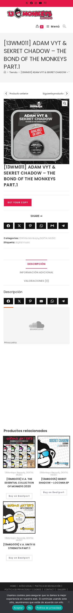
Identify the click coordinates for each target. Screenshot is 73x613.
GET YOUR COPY (17, 202)
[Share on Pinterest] (30, 226)
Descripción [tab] (36, 264)
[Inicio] (5, 72)
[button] (65, 103)
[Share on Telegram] (63, 226)
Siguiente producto (53, 93)
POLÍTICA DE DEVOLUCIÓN (48, 585)
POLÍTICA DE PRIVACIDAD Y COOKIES (23, 589)
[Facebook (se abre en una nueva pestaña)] (31, 3)
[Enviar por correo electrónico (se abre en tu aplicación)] (45, 3)
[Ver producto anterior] (6, 93)
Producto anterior (19, 93)
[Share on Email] (41, 301)
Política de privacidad (49, 607)
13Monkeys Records (15, 472)
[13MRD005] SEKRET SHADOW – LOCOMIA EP (54, 480)
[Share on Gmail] (52, 226)
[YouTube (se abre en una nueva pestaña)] (40, 3)
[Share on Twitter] (19, 226)
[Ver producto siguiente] (66, 93)
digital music (22, 242)
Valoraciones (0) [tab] (36, 281)
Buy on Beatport (19, 495)
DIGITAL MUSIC (48, 238)
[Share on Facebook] (8, 226)
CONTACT (49, 589)
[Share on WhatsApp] (41, 226)
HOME (13, 585)
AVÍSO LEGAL (25, 585)
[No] (68, 602)
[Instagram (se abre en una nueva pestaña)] (36, 3)
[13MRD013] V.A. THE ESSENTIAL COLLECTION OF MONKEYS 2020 (19, 482)
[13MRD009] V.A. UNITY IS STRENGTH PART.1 (19, 546)
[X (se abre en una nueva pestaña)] (27, 3)
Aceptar (18, 607)
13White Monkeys (29, 238)
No (30, 607)
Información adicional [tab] (36, 272)
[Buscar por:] (63, 26)
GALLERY (61, 589)
